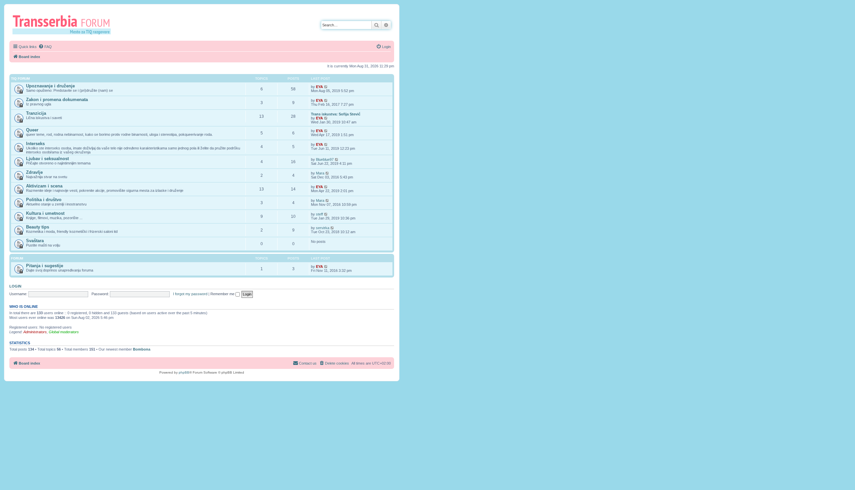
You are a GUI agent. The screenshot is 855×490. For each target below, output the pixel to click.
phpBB (184, 372)
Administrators (35, 332)
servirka (322, 228)
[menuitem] (45, 47)
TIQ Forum (20, 78)
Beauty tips (37, 226)
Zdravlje (34, 172)
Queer (32, 129)
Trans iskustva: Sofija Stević (335, 114)
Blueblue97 (325, 159)
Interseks (35, 143)
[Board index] (64, 24)
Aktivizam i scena (44, 185)
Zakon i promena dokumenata (57, 99)
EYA (319, 87)
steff (319, 214)
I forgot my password (190, 294)
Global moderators (64, 332)
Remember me (222, 294)
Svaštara (35, 240)
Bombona (141, 349)
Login (15, 286)
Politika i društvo (43, 199)
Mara (320, 173)
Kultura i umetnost (45, 213)
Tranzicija (36, 113)
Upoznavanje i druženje (50, 85)
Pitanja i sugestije (44, 265)
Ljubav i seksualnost (47, 158)
